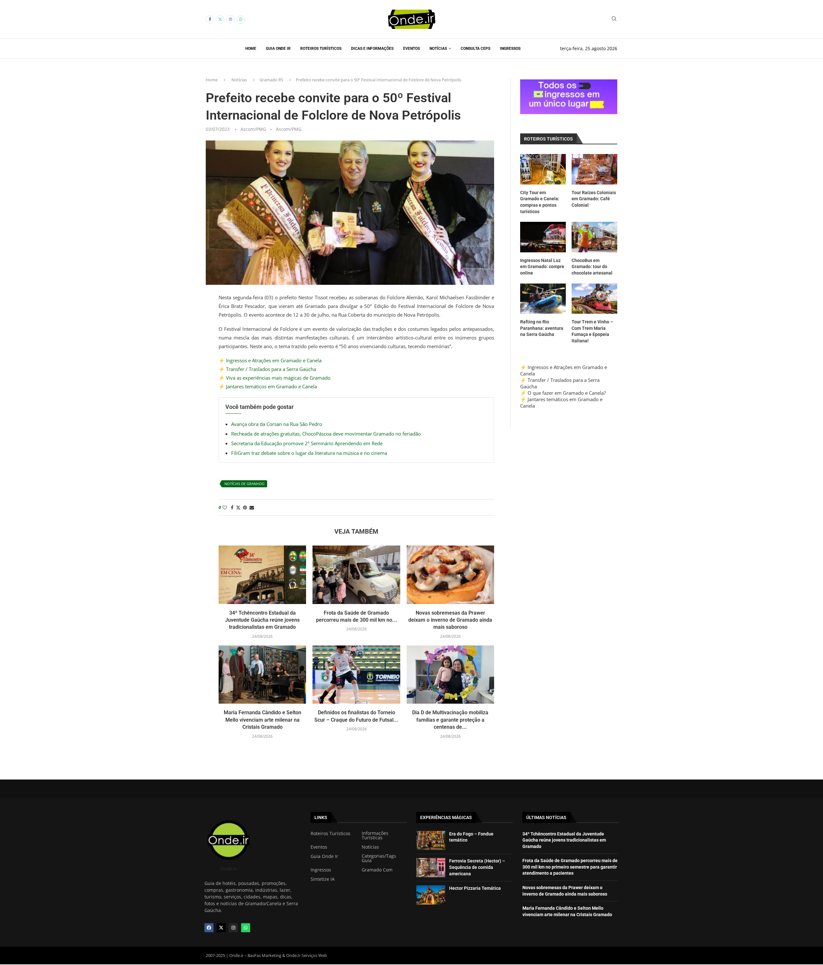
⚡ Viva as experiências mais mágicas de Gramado (274, 377)
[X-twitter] (221, 927)
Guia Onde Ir (278, 48)
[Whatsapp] (241, 19)
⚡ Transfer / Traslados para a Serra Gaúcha (267, 369)
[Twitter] (220, 19)
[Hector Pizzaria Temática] (430, 895)
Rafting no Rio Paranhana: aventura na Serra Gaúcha (541, 328)
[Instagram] (230, 19)
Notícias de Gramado (244, 483)
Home (250, 48)
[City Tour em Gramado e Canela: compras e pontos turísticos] (543, 169)
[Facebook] (210, 19)
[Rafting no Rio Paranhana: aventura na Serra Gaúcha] (543, 299)
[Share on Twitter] (238, 507)
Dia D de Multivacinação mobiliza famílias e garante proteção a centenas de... (450, 719)
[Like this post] (224, 507)
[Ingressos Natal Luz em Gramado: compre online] (543, 237)
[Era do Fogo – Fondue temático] (430, 840)
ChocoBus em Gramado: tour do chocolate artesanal (592, 266)
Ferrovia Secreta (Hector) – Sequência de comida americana (477, 867)
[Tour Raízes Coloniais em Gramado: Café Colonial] (594, 169)
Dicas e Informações (372, 48)
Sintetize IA (323, 879)
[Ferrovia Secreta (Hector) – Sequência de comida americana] (430, 867)
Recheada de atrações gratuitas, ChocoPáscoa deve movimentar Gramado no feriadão (326, 433)
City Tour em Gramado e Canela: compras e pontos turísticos (539, 202)
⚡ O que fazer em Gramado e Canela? (563, 393)
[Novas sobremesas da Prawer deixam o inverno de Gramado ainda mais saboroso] (450, 575)
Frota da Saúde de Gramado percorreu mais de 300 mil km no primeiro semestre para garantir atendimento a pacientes (570, 867)
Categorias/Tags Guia (379, 858)
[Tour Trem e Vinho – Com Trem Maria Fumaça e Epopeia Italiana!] (594, 299)
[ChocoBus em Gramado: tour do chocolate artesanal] (594, 237)
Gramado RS (271, 80)
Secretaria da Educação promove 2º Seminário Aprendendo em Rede (307, 443)
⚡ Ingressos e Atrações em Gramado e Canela (270, 360)
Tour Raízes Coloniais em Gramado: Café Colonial (594, 199)
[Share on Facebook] (232, 507)
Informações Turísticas (375, 835)
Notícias (438, 48)
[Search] (614, 19)
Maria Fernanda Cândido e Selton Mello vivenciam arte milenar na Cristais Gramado (262, 719)
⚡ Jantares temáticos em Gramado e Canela (268, 386)
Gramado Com (377, 870)
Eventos (411, 48)
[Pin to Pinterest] (245, 507)
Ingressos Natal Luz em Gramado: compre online (542, 266)
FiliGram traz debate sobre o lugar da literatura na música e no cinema (309, 453)
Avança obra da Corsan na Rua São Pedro (276, 424)
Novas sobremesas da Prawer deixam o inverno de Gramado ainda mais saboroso (450, 620)
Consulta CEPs (475, 48)
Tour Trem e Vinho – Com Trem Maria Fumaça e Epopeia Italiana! (592, 331)
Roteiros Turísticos (320, 48)
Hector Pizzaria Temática (475, 888)
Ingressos (510, 48)
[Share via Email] (251, 507)
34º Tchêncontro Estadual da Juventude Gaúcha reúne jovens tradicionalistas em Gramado (262, 620)
